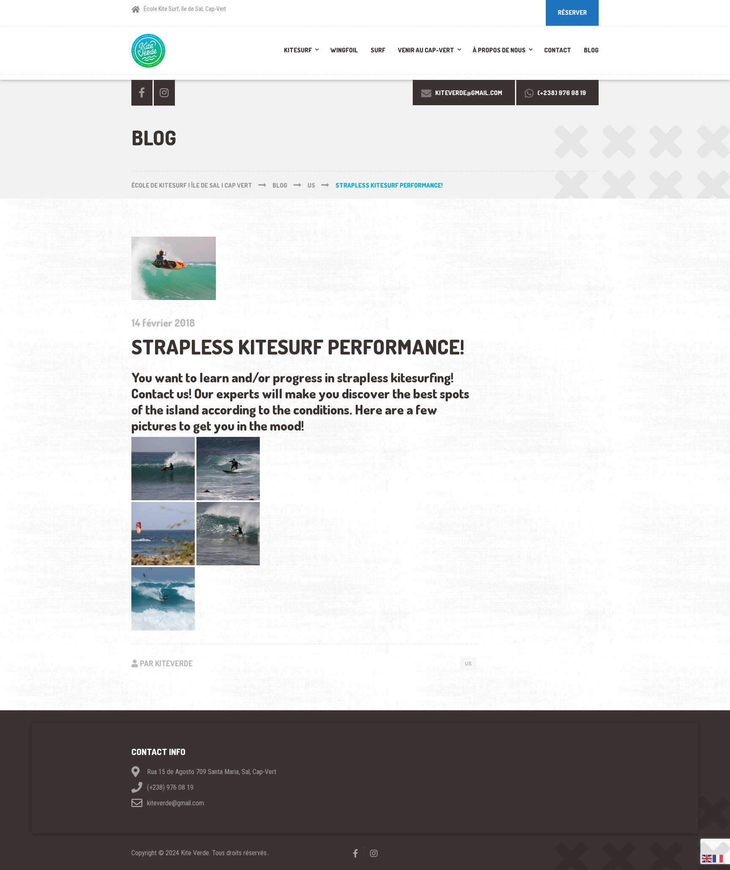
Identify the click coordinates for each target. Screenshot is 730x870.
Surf (377, 50)
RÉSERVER (572, 12)
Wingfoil (344, 50)
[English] (707, 858)
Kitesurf (298, 50)
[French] (718, 858)
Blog (591, 50)
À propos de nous (499, 50)
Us (468, 663)
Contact (557, 50)
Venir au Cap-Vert (426, 50)
